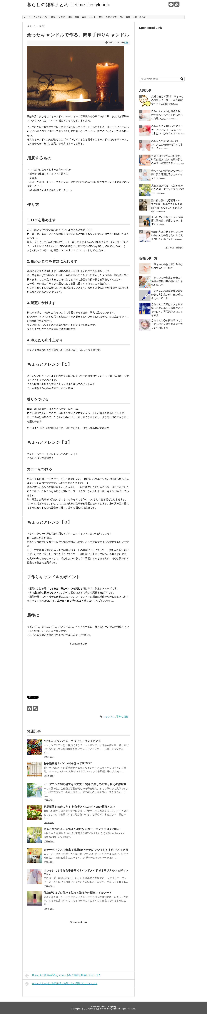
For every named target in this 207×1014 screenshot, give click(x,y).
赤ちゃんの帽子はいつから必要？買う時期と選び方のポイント (167, 174)
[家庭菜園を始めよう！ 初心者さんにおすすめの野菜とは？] (34, 814)
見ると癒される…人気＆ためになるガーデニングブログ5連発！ (83, 828)
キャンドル (109, 716)
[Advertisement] (52, 667)
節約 (101, 17)
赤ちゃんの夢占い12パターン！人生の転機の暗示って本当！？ (167, 145)
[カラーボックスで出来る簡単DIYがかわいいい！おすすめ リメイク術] (34, 857)
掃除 (70, 17)
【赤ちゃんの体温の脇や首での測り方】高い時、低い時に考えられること (167, 295)
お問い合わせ (139, 17)
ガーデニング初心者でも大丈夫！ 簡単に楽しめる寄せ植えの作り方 (85, 784)
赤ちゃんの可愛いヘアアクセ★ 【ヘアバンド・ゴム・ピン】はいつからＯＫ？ (167, 130)
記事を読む (49, 757)
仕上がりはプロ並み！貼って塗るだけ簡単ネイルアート (78, 892)
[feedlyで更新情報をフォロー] (171, 5)
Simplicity (112, 1006)
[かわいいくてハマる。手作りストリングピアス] (34, 749)
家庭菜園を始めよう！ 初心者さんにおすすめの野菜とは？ (79, 806)
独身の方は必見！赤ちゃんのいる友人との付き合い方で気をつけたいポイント (167, 235)
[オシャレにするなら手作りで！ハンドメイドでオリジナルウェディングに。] (34, 878)
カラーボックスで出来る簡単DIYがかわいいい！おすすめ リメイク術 (86, 849)
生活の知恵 (111, 17)
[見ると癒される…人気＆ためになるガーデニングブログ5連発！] (34, 837)
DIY (121, 17)
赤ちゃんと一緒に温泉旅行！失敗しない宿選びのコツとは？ (64, 983)
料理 (53, 17)
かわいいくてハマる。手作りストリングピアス (72, 740)
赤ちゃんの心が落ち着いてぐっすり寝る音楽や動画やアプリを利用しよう (167, 324)
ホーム (27, 17)
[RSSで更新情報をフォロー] (176, 5)
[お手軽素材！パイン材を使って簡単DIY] (34, 771)
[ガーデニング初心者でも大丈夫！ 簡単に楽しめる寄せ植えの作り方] (34, 792)
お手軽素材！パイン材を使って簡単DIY (68, 763)
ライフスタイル (40, 17)
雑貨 (128, 17)
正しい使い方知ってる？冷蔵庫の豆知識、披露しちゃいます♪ (167, 220)
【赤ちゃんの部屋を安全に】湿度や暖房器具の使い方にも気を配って (167, 281)
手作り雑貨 (122, 716)
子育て (61, 17)
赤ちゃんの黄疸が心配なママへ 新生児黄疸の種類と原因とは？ (66, 975)
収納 (84, 17)
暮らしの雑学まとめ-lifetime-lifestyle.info (68, 4)
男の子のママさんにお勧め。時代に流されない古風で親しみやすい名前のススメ (167, 159)
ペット (92, 17)
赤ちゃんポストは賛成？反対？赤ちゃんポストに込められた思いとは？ (167, 115)
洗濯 (77, 17)
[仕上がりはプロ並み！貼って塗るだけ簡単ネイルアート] (34, 900)
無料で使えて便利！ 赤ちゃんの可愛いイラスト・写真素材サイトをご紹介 (167, 100)
